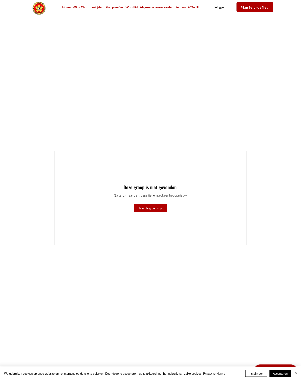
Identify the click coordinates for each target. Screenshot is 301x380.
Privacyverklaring (214, 373)
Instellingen (256, 373)
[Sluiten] (296, 373)
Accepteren (280, 373)
